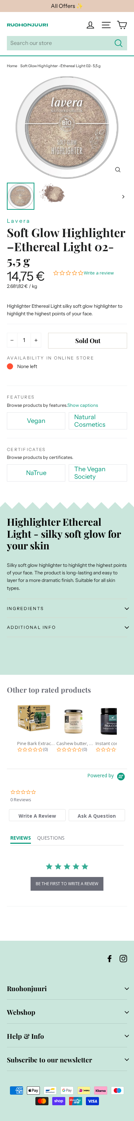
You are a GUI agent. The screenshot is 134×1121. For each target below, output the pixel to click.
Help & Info (25, 1036)
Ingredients (25, 608)
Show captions (82, 405)
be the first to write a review (67, 884)
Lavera (19, 220)
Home (12, 65)
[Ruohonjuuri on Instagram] (123, 958)
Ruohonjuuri (27, 988)
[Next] (123, 196)
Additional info (31, 627)
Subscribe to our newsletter (49, 1059)
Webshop (21, 1012)
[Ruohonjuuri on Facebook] (109, 958)
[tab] (37, 815)
